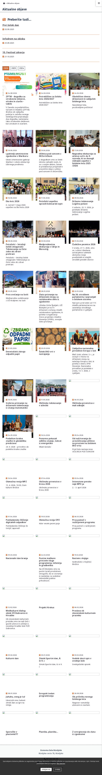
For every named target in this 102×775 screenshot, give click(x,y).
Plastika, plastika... (48, 731)
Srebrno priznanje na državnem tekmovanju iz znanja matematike (17, 405)
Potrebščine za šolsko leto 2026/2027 (50, 97)
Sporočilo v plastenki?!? (12, 733)
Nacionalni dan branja (17, 558)
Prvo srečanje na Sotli (17, 294)
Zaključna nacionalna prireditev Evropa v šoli (84, 349)
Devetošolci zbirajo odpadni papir (16, 352)
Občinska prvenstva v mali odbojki (83, 404)
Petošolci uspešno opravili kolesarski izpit (51, 202)
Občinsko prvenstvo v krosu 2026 (50, 482)
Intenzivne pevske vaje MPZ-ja (82, 482)
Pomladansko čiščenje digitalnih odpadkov (17, 521)
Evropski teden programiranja (46, 694)
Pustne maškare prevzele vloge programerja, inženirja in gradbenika (50, 562)
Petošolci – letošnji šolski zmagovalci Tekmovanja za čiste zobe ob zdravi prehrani (16, 249)
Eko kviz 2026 (12, 201)
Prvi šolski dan (10, 25)
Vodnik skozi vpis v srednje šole (81, 659)
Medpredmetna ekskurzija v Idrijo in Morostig (49, 246)
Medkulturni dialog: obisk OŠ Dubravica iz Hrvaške (17, 613)
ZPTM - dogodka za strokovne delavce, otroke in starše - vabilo (16, 100)
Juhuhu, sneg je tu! (15, 696)
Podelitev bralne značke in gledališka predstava (16, 441)
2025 (14, 68)
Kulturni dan (12, 658)
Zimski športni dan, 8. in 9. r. (50, 659)
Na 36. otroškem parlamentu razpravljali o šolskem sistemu (84, 297)
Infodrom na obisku (13, 38)
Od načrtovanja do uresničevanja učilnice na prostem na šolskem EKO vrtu (84, 442)
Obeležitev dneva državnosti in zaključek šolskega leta (84, 99)
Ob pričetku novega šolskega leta (82, 697)
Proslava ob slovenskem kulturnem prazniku (84, 613)
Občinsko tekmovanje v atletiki (50, 404)
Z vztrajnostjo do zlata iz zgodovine (84, 733)
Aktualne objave (13, 3)
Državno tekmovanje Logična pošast (82, 202)
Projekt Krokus (46, 607)
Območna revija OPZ (49, 520)
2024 (21, 68)
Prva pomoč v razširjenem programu (83, 521)
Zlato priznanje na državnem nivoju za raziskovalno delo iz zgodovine (49, 298)
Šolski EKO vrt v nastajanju (47, 352)
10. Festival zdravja (13, 52)
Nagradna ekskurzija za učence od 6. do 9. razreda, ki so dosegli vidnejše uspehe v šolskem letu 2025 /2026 (84, 159)
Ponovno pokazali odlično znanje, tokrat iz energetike (50, 441)
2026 (6, 68)
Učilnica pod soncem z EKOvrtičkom (50, 154)
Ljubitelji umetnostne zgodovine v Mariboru (17, 154)
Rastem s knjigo (80, 558)
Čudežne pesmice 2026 (83, 244)
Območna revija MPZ (16, 481)
